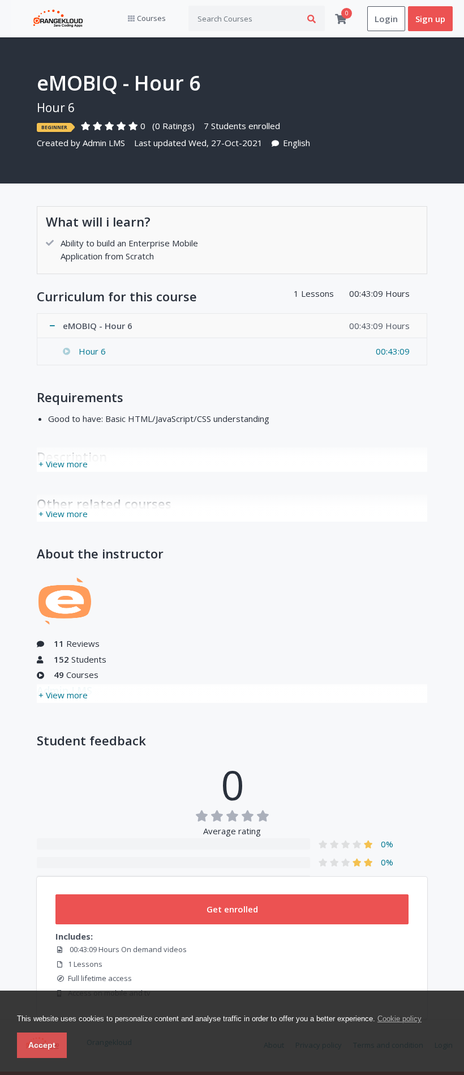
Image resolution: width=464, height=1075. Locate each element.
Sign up (430, 18)
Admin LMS (104, 142)
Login (386, 18)
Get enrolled (232, 909)
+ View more (63, 464)
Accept (41, 1045)
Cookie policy (399, 1018)
